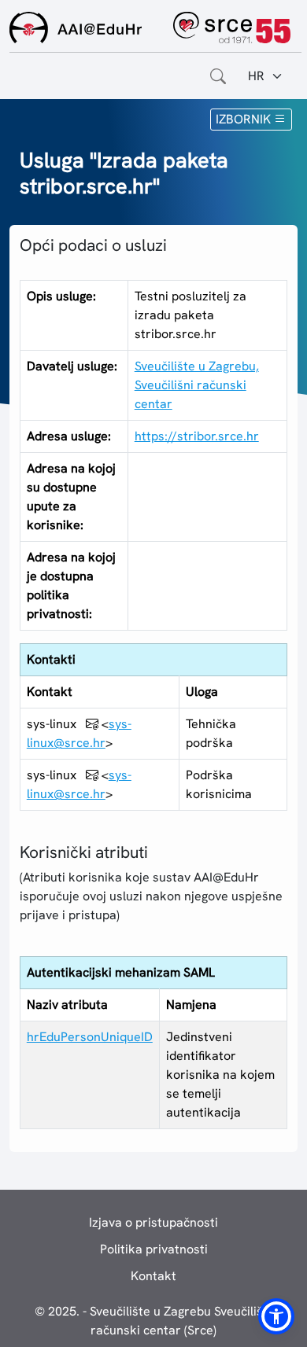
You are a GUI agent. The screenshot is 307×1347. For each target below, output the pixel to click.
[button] (276, 1316)
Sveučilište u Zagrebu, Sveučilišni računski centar (197, 385)
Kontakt (153, 1276)
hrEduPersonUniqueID (90, 1037)
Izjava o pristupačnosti (153, 1222)
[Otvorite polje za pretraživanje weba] (218, 76)
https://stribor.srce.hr (197, 436)
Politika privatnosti (154, 1249)
